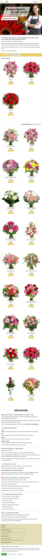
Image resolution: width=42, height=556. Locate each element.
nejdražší (39, 124)
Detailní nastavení (11, 554)
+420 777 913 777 (5, 533)
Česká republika (15, 54)
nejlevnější (34, 124)
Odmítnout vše (20, 554)
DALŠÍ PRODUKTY (21, 410)
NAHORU (4, 407)
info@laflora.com (5, 536)
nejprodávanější (27, 124)
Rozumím (4, 554)
